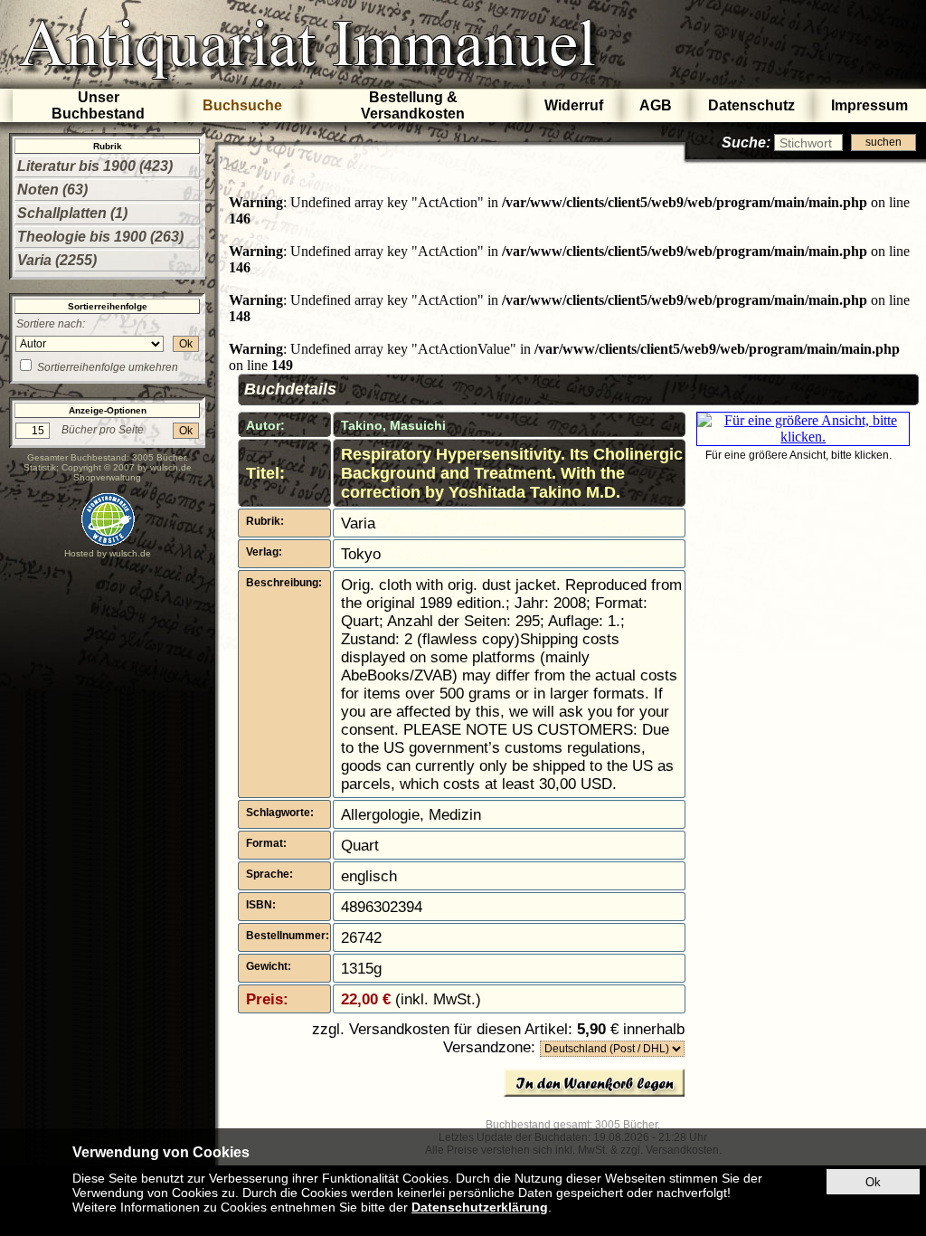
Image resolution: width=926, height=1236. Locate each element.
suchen (883, 142)
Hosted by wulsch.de (107, 553)
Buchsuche (242, 105)
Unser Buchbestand (98, 105)
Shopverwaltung (107, 477)
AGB (655, 105)
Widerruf (573, 105)
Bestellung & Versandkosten (413, 105)
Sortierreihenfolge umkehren (107, 367)
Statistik (40, 467)
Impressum (869, 105)
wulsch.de (171, 467)
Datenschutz (751, 105)
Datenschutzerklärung (479, 1207)
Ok (186, 344)
